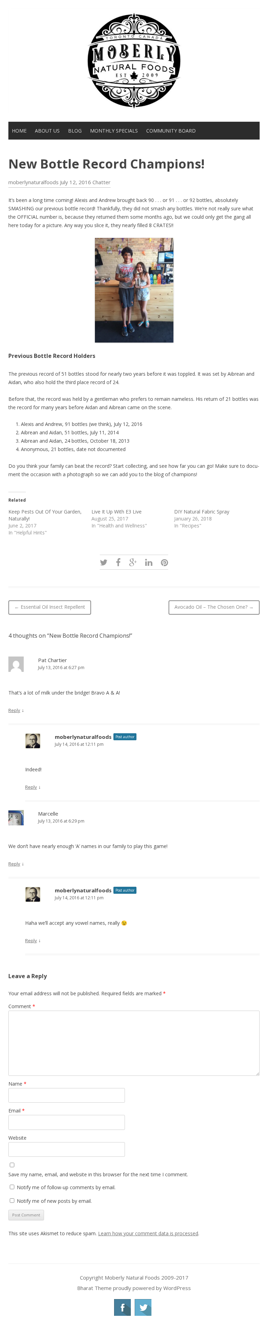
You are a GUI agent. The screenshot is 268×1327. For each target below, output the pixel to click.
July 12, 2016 (75, 182)
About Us (47, 130)
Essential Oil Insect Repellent (49, 606)
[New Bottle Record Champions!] (103, 562)
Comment (21, 1006)
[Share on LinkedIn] (148, 562)
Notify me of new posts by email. (54, 1201)
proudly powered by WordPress (152, 1287)
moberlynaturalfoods (33, 182)
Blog (75, 130)
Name (17, 1083)
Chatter (101, 182)
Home (19, 130)
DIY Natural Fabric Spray (201, 511)
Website (17, 1137)
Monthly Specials (114, 130)
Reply (14, 710)
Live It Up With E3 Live (116, 511)
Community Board (171, 130)
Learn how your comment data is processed (148, 1233)
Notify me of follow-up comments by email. (66, 1187)
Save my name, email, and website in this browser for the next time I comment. (98, 1174)
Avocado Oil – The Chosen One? (214, 606)
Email (16, 1110)
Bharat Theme (95, 1287)
